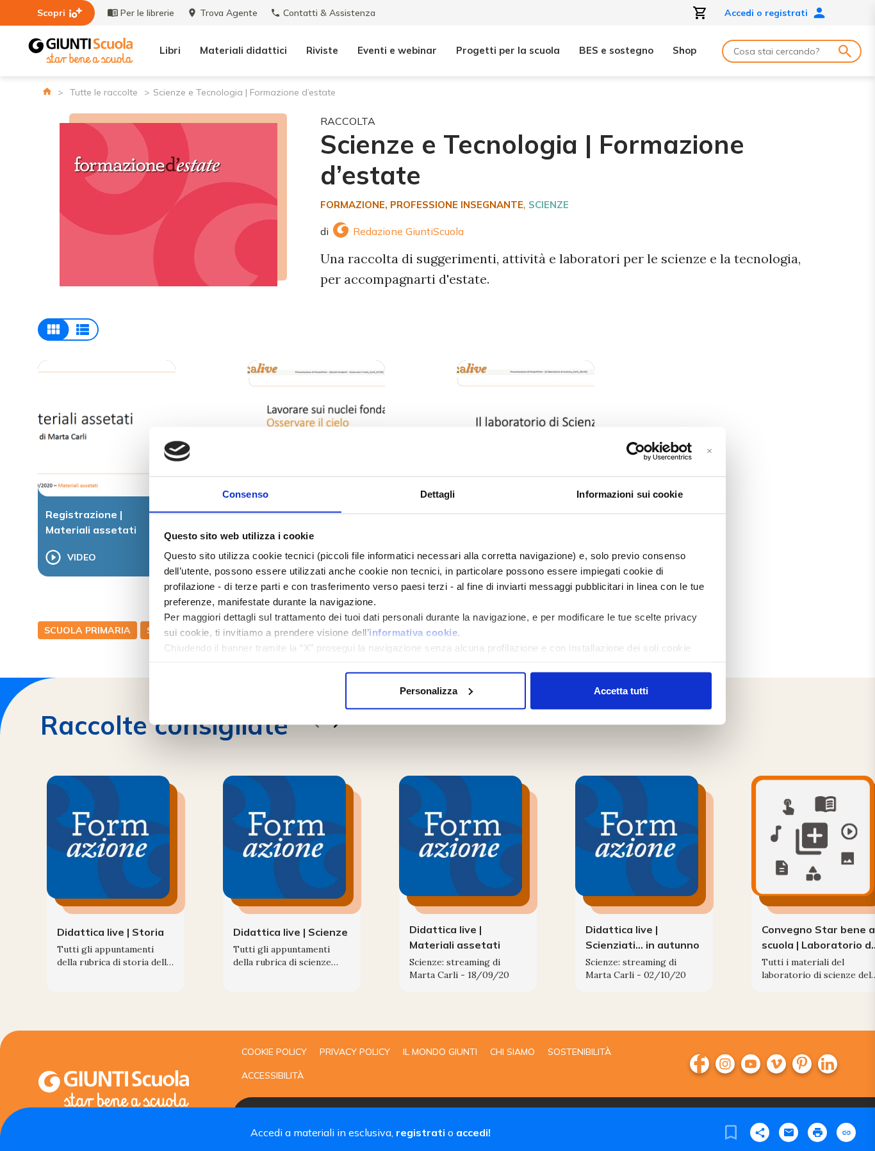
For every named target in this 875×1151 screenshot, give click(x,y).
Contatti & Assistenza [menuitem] (329, 13)
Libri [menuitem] (170, 50)
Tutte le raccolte (104, 92)
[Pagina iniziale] (47, 91)
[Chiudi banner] (709, 451)
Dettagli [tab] (437, 493)
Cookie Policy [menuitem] (274, 1051)
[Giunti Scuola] (81, 51)
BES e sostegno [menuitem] (616, 50)
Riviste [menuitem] (322, 50)
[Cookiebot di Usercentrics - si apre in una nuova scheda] (636, 451)
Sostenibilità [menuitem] (579, 1051)
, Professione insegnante (454, 205)
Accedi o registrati (766, 13)
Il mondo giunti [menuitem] (440, 1051)
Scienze (548, 205)
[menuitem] (699, 1063)
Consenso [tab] (245, 493)
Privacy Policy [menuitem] (355, 1051)
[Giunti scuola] (127, 1090)
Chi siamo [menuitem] (512, 1051)
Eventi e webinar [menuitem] (397, 50)
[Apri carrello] (700, 12)
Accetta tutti (621, 690)
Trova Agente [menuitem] (229, 13)
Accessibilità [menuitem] (272, 1075)
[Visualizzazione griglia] (68, 329)
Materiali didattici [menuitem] (243, 50)
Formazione (352, 205)
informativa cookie (413, 632)
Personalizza (428, 690)
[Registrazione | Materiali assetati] (107, 428)
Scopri (51, 13)
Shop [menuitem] (684, 50)
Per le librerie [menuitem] (147, 13)
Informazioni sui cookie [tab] (629, 493)
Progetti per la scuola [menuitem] (508, 50)
